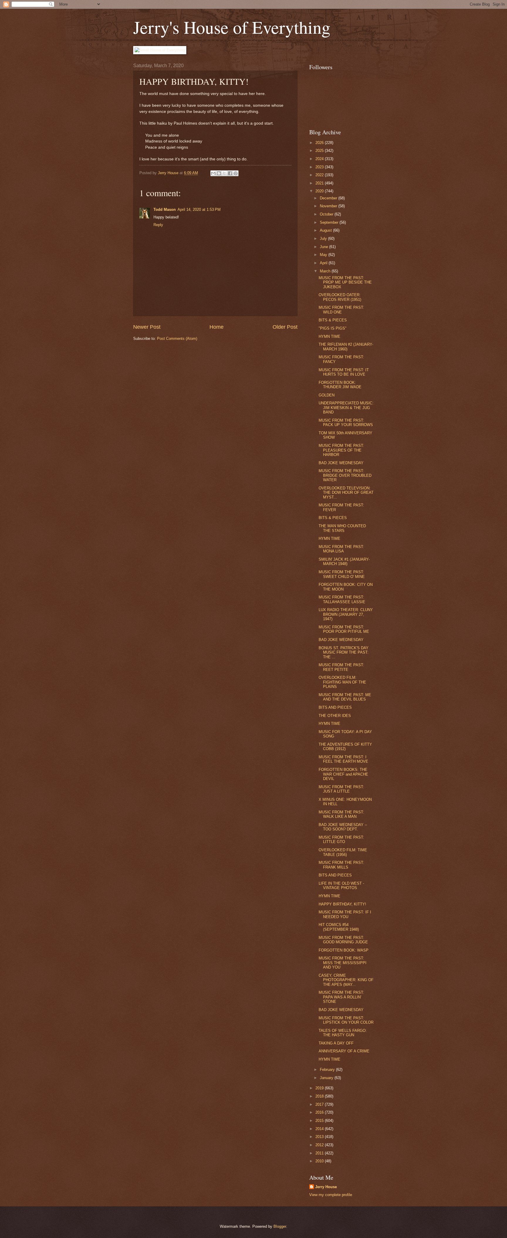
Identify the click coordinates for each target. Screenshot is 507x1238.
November (329, 206)
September (329, 222)
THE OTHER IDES (335, 715)
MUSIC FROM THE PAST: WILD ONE (341, 309)
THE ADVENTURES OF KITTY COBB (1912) (345, 746)
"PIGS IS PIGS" (333, 328)
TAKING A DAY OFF (336, 1043)
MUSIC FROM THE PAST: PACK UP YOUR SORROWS (346, 422)
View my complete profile (330, 1195)
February (328, 1069)
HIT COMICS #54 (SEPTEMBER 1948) (339, 926)
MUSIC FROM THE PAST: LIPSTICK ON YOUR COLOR (346, 1020)
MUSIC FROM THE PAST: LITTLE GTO (341, 839)
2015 (320, 1120)
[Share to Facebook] (230, 173)
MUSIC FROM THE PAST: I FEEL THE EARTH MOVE (343, 759)
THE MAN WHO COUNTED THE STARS (342, 528)
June (324, 247)
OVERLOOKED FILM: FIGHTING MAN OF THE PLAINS (342, 682)
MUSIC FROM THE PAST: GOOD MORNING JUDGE (343, 939)
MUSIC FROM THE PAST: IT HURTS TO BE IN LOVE (344, 372)
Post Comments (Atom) (177, 338)
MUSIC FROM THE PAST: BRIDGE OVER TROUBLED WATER (345, 475)
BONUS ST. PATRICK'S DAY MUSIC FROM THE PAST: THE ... (344, 652)
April (324, 263)
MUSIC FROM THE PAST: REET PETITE (341, 667)
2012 (320, 1145)
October (327, 214)
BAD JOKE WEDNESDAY (341, 463)
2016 (320, 1112)
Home (216, 327)
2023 (320, 167)
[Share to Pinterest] (236, 173)
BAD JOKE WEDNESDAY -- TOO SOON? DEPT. (343, 826)
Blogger (279, 1226)
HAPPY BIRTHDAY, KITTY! (342, 904)
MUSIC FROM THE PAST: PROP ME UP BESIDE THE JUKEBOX (345, 282)
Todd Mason (164, 209)
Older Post (285, 327)
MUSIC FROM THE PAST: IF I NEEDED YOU (345, 914)
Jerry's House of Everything (231, 27)
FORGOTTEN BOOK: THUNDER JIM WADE (340, 384)
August (326, 230)
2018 (320, 1096)
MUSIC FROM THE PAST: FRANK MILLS (341, 864)
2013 (320, 1136)
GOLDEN (326, 395)
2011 (320, 1153)
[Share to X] (224, 173)
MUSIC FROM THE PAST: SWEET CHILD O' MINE (342, 574)
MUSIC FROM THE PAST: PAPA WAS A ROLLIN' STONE (341, 997)
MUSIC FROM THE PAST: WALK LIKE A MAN (341, 814)
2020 (320, 191)
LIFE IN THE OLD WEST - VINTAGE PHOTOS (341, 885)
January (327, 1078)
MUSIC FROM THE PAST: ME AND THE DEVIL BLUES (345, 697)
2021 (320, 183)
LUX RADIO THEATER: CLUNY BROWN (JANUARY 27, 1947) (346, 614)
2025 (320, 150)
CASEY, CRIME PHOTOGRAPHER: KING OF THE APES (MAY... (346, 980)
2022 (320, 175)
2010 (320, 1161)
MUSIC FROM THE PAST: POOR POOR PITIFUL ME (344, 629)
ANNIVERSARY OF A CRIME (344, 1051)
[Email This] (213, 173)
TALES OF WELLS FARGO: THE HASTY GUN (343, 1032)
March (326, 271)
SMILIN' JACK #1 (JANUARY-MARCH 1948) (344, 561)
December (329, 198)
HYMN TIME (329, 336)
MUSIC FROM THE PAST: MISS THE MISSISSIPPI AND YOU (342, 962)
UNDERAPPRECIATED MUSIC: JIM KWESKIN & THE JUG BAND (346, 407)
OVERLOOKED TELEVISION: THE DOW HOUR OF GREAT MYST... (346, 492)
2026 (320, 142)
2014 (320, 1129)
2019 (320, 1088)
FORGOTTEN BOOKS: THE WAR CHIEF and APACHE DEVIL (343, 774)
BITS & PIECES (333, 320)
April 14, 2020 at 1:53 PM (199, 209)
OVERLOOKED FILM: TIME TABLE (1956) (343, 852)
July (324, 238)
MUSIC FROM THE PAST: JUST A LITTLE (341, 789)
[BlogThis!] (219, 173)
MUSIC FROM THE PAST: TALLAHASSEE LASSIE (342, 599)
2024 (320, 159)
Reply (158, 225)
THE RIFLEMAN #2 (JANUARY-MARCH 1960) (346, 346)
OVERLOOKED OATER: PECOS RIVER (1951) (340, 297)
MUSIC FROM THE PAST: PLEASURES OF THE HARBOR (341, 450)
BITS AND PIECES (335, 707)
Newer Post (146, 327)
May (324, 254)
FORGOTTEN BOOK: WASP (344, 950)
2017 (320, 1104)
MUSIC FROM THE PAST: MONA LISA (341, 549)
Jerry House (326, 1187)
